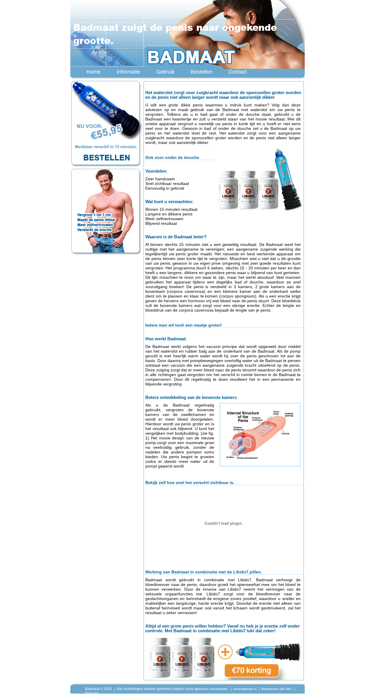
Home (93, 72)
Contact (238, 72)
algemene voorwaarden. (211, 689)
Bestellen (201, 72)
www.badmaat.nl (244, 689)
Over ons (91, 693)
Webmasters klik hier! (276, 689)
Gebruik (165, 72)
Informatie (128, 72)
